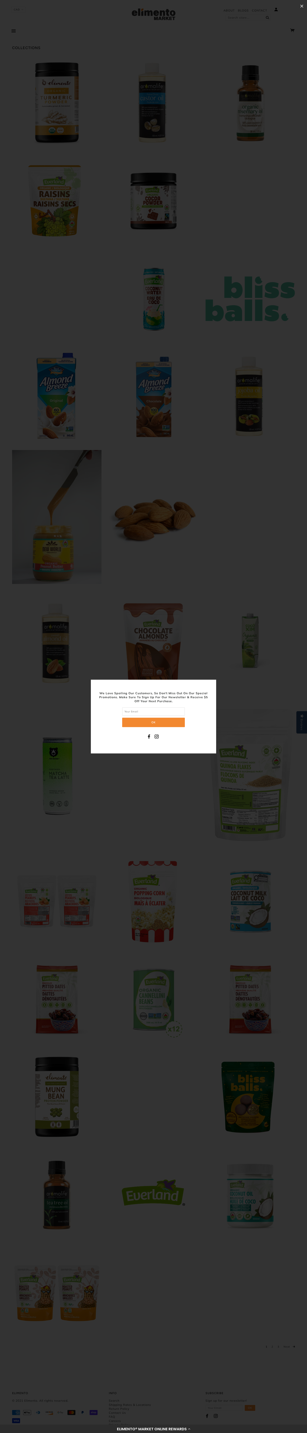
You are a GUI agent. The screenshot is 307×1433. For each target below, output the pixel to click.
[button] (153, 1429)
